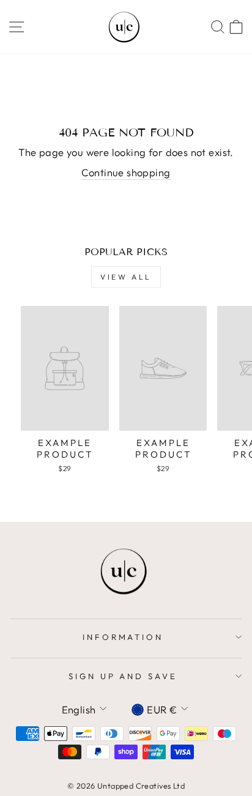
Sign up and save (123, 676)
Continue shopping (125, 172)
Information (123, 637)
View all (126, 276)
